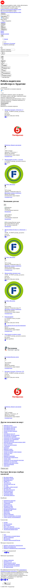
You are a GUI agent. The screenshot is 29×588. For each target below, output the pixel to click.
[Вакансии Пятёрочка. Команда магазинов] (16, 131)
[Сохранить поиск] (2, 57)
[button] (2, 31)
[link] (3, 27)
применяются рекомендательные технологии (14, 570)
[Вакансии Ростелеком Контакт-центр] (16, 348)
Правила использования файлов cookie (11, 12)
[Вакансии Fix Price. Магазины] (16, 174)
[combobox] (8, 50)
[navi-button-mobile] (2, 36)
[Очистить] (3, 53)
